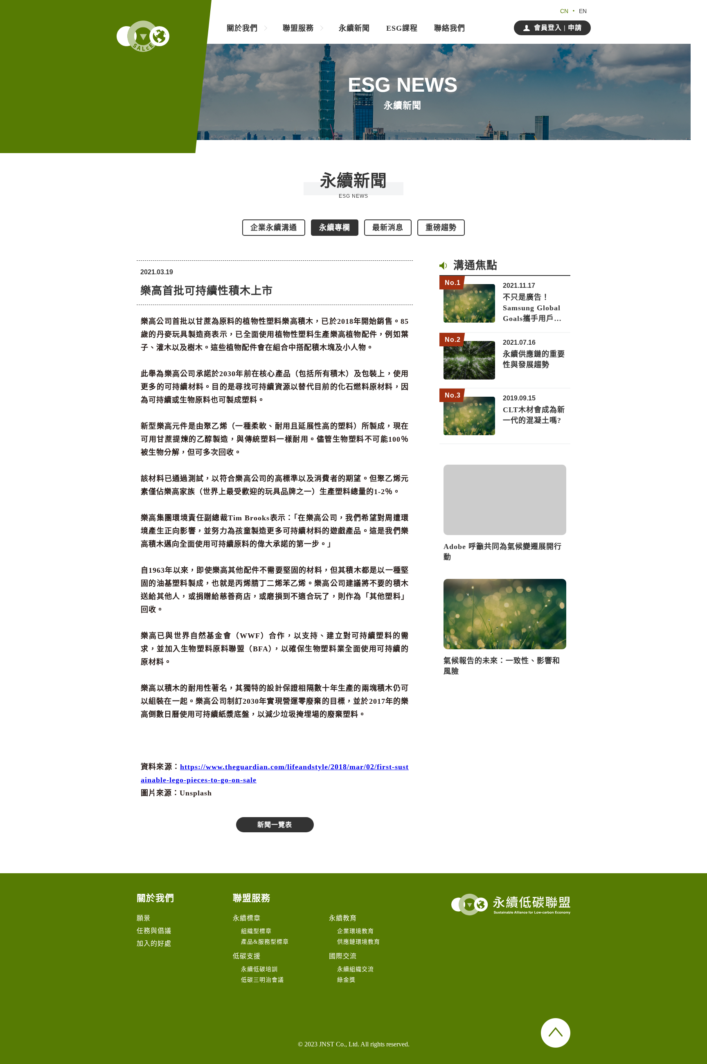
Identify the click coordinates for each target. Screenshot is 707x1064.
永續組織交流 (355, 969)
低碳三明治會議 (262, 980)
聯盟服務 (298, 28)
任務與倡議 (154, 930)
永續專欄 (334, 228)
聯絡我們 (449, 28)
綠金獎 (346, 980)
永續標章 (247, 918)
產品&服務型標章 (265, 942)
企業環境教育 (355, 931)
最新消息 (387, 228)
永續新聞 (354, 28)
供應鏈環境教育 (358, 942)
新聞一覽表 (274, 824)
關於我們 (242, 28)
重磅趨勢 (441, 228)
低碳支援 (247, 956)
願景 (144, 918)
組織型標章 (256, 931)
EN (583, 11)
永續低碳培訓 (259, 969)
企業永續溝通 (273, 228)
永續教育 (343, 918)
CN (564, 11)
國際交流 (343, 956)
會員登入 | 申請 (558, 27)
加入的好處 (154, 943)
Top (555, 1033)
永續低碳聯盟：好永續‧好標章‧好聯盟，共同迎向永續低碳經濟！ (143, 36)
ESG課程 (402, 28)
